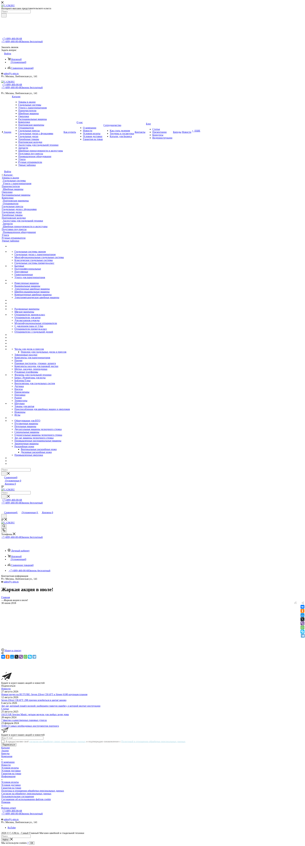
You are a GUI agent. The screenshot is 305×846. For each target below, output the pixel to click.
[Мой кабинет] (2, 509)
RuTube (12, 827)
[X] (302, 619)
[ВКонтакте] (302, 607)
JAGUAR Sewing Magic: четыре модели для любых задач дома (35, 714)
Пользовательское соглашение (17, 796)
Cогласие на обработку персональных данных (26, 793)
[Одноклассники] (302, 611)
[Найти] (4, 15)
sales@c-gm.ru (11, 73)
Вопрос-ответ (8, 808)
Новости (6, 688)
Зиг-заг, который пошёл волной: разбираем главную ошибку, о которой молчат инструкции (50, 705)
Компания (6, 756)
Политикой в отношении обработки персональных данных (153, 741)
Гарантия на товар (11, 773)
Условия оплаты (10, 767)
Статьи (5, 708)
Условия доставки (11, 770)
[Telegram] (303, 636)
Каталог (5, 747)
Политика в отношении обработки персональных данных (32, 790)
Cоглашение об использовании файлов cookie (26, 799)
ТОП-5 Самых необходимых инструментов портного (30, 726)
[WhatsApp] (302, 627)
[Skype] (302, 632)
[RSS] (295, 603)
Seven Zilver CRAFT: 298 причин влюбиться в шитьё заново (33, 700)
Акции (5, 750)
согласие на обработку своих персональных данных (57, 741)
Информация (8, 776)
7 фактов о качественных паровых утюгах (24, 720)
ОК (31, 843)
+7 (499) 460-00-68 (12, 38)
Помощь (5, 802)
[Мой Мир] (302, 615)
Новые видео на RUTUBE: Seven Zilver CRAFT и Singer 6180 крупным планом (44, 694)
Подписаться (9, 744)
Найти (5, 840)
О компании (8, 762)
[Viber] (302, 623)
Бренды (5, 753)
